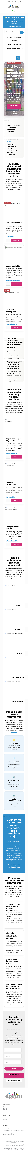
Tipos (18, 48)
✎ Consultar (14, 40)
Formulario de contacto (8, 1134)
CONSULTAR (16, 240)
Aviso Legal (5, 1119)
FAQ (22, 48)
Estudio (14, 48)
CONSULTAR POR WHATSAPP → (14, 106)
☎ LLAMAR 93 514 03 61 (14, 1080)
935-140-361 (10, 1)
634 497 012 (21, 1130)
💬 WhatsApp (17, 37)
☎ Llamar (9, 37)
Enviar (14, 1068)
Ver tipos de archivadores (14, 112)
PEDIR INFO (16, 457)
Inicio (9, 44)
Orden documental (17, 44)
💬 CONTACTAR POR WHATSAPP (14, 1075)
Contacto (15, 52)
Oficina (9, 48)
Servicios (5, 1109)
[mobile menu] (26, 7)
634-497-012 (18, 1)
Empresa (5, 1108)
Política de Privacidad (8, 1118)
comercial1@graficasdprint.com (15, 2)
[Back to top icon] (25, 1152)
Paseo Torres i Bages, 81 (15, 26)
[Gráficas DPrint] (14, 7)
